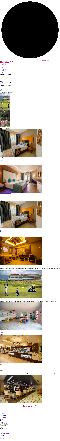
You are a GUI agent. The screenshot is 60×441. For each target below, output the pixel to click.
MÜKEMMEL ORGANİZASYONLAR (4, 331)
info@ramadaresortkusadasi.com (5, 433)
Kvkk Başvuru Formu (4, 417)
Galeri (2, 72)
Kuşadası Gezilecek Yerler (4, 413)
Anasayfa (3, 66)
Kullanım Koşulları (4, 415)
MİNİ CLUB (1, 332)
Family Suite (4, 69)
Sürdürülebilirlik (3, 414)
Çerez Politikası (3, 416)
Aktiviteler (3, 70)
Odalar (2, 67)
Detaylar (1, 164)
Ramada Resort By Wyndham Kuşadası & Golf (5, 157)
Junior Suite (4, 68)
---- (0, 194)
